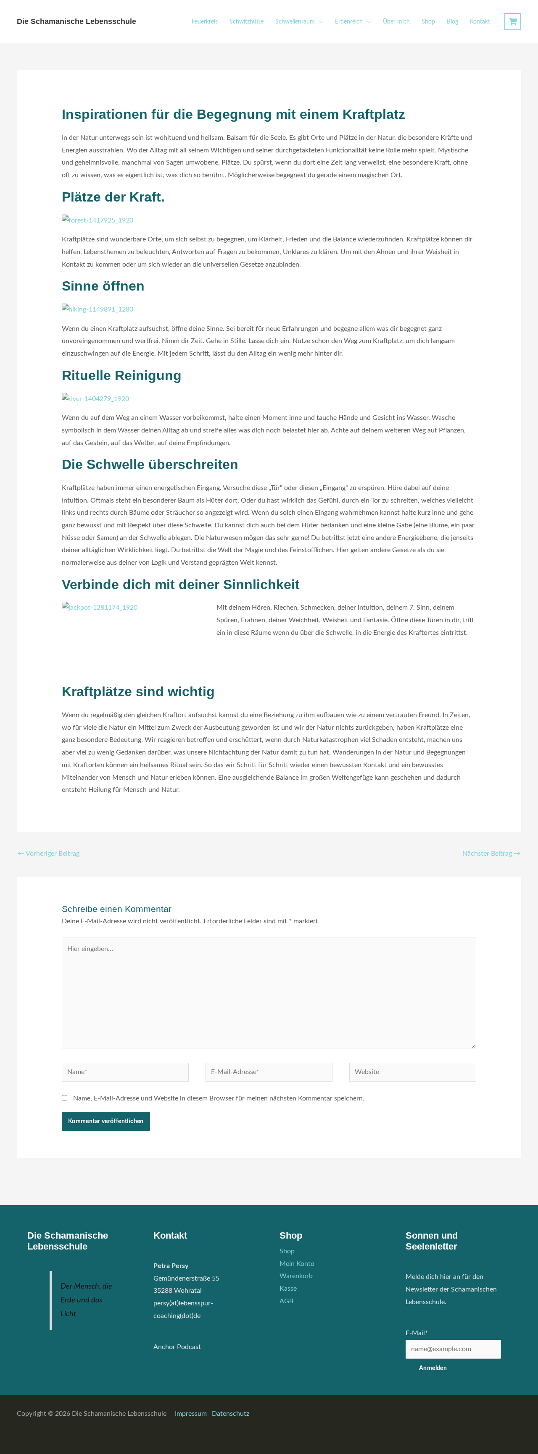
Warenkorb (296, 1276)
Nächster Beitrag (491, 853)
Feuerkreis (205, 22)
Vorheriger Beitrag (48, 853)
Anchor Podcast (177, 1347)
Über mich (396, 22)
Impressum (191, 1413)
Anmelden (433, 1368)
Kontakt (480, 22)
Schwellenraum (295, 22)
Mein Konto (297, 1263)
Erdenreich (349, 22)
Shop (428, 22)
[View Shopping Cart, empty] (512, 21)
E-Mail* (417, 1333)
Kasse (288, 1288)
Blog (452, 22)
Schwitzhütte (246, 22)
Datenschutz (230, 1413)
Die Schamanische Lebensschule (76, 21)
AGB (286, 1301)
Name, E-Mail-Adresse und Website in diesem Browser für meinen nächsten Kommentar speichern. (218, 1098)
